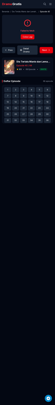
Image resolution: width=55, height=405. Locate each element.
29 (39, 114)
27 (23, 114)
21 (24, 108)
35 (39, 120)
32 (15, 120)
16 (31, 102)
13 (8, 102)
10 (31, 96)
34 (31, 120)
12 (47, 96)
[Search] (44, 4)
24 (47, 108)
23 (39, 108)
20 (15, 108)
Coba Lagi (27, 37)
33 (23, 120)
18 (47, 102)
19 (8, 108)
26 (15, 114)
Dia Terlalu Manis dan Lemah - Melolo (24, 11)
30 (47, 114)
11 (39, 96)
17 (39, 102)
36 (47, 120)
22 (31, 108)
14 (16, 102)
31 (8, 120)
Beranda (5, 11)
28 (31, 114)
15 (23, 102)
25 (8, 114)
